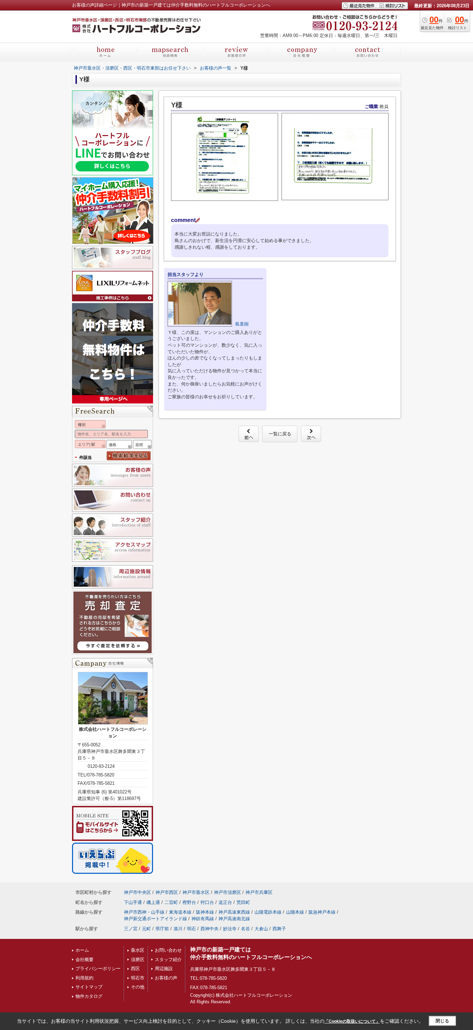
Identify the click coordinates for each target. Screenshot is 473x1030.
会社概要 (84, 959)
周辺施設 (164, 968)
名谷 (245, 928)
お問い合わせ (168, 950)
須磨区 (137, 959)
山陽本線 (295, 912)
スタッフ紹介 (168, 959)
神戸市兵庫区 (259, 892)
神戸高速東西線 (234, 912)
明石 (191, 928)
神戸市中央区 (137, 892)
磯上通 (153, 902)
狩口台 (207, 902)
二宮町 (171, 902)
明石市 (137, 977)
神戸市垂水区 (195, 892)
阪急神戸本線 (322, 912)
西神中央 (209, 928)
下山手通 (133, 902)
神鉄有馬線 (202, 918)
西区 (135, 968)
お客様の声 (166, 977)
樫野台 (189, 902)
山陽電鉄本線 (268, 912)
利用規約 (84, 977)
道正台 (225, 902)
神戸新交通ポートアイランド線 (155, 918)
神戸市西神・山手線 (144, 912)
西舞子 (279, 928)
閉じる (442, 1020)
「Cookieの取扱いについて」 (352, 1021)
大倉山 (261, 928)
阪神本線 (205, 912)
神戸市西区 (166, 892)
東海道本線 (180, 912)
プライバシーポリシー (98, 968)
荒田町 (243, 902)
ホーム (82, 950)
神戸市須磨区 (227, 892)
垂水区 (137, 950)
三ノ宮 (130, 928)
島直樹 (242, 324)
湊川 (177, 928)
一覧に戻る (280, 433)
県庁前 (162, 928)
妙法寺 (230, 928)
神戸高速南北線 (234, 918)
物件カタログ (88, 996)
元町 (146, 928)
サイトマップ (88, 986)
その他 (137, 986)
